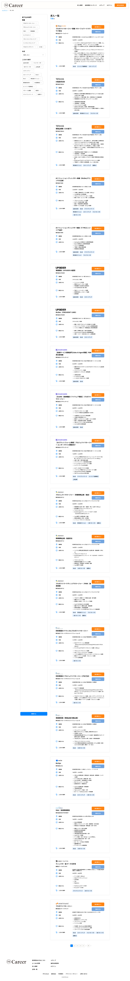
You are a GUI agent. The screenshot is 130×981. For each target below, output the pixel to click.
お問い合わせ (83, 974)
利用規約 (60, 974)
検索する (33, 714)
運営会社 (53, 974)
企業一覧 (34, 969)
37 (88, 945)
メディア (53, 960)
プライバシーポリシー (72, 974)
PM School (46, 974)
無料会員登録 (120, 5)
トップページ (4, 10)
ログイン (53, 966)
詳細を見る (98, 31)
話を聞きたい (98, 27)
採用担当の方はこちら (38, 960)
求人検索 (80, 5)
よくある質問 (36, 963)
